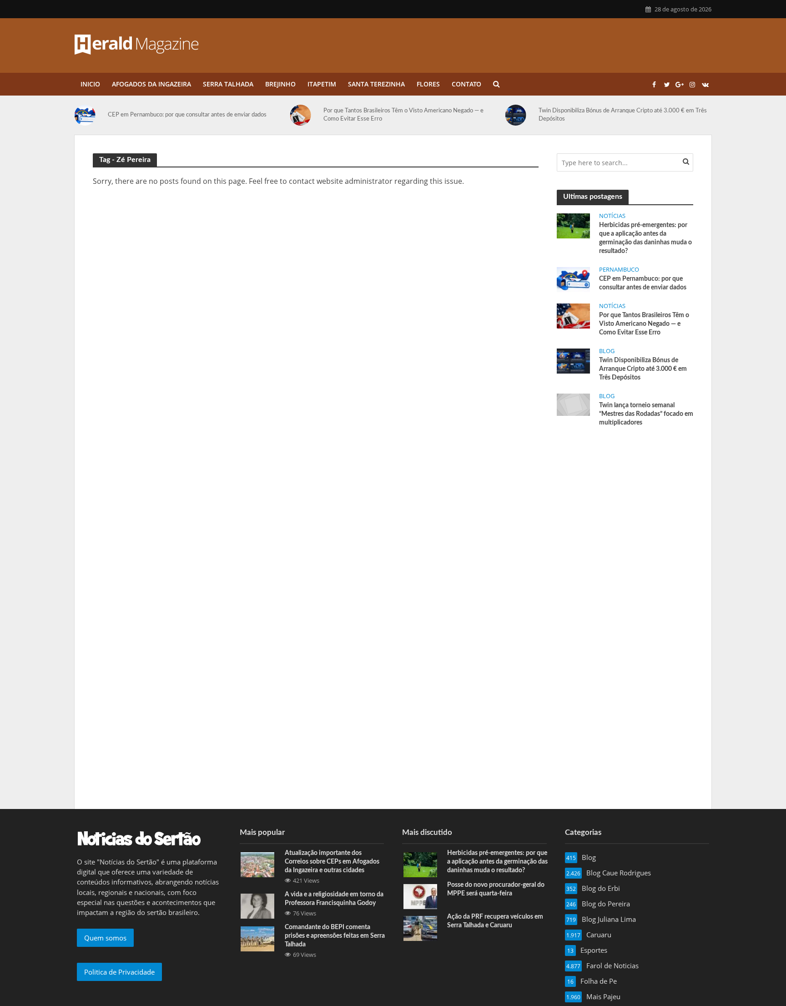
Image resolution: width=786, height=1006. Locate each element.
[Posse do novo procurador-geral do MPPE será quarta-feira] (420, 895)
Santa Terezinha (376, 84)
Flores (428, 84)
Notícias (612, 216)
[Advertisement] (625, 503)
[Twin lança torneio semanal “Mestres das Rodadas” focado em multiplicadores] (671, 115)
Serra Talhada (228, 84)
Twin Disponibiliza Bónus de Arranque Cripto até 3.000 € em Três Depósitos (559, 115)
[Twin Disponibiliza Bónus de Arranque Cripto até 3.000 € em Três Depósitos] (456, 115)
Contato (466, 84)
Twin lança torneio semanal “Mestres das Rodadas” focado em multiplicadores (646, 414)
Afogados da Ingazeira (151, 84)
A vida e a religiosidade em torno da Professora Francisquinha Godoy (334, 898)
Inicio (90, 84)
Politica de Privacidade (119, 971)
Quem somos (105, 937)
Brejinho (280, 84)
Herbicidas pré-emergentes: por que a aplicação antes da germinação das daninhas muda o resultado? (645, 238)
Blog (607, 351)
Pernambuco (619, 269)
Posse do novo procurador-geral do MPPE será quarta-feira (495, 889)
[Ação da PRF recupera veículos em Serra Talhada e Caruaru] (420, 927)
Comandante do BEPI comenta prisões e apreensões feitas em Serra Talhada (335, 936)
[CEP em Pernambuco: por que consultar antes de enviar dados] (573, 278)
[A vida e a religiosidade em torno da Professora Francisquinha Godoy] (257, 905)
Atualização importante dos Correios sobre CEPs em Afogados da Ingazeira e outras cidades (332, 862)
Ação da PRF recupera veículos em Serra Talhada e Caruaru (495, 921)
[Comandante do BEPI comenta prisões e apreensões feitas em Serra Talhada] (257, 938)
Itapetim (321, 84)
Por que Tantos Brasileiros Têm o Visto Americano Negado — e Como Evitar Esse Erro (340, 115)
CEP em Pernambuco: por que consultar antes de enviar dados (124, 115)
